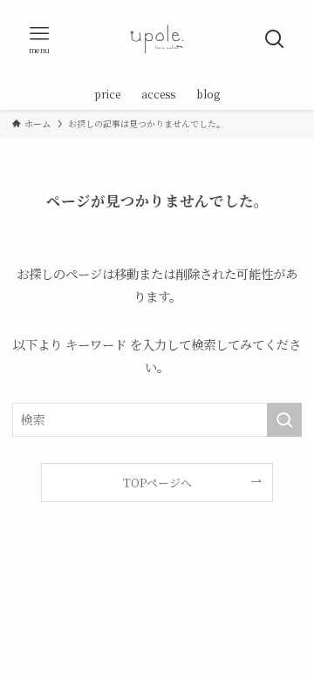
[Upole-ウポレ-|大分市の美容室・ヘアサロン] (157, 39)
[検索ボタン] (275, 39)
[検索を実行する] (284, 420)
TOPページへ (157, 482)
